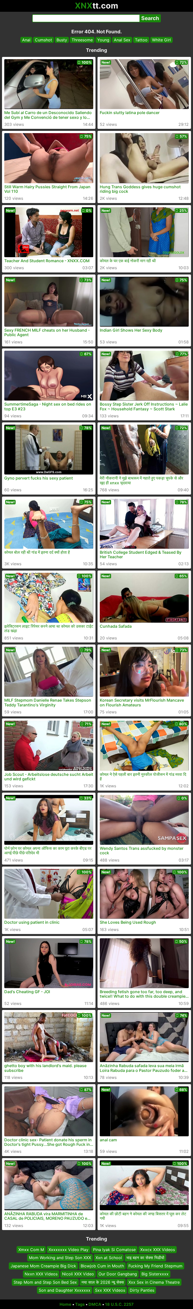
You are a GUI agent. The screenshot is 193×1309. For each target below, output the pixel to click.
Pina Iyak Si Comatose (114, 1249)
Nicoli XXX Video (78, 1273)
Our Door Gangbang (118, 1273)
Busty (62, 39)
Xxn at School (108, 1257)
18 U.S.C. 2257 (119, 1304)
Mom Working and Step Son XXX (60, 1257)
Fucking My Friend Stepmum (155, 1265)
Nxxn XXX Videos (41, 1273)
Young (103, 39)
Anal (26, 39)
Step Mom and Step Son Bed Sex (45, 1282)
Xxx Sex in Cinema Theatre (154, 1282)
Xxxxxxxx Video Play (68, 1249)
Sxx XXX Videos (110, 1290)
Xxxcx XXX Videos (157, 1249)
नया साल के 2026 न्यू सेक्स (102, 1282)
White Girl (161, 39)
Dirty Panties (142, 1290)
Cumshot (43, 39)
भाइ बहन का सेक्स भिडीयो (145, 1257)
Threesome (82, 39)
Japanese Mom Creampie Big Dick (43, 1265)
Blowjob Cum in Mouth (102, 1265)
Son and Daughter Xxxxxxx (64, 1290)
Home (65, 1304)
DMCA (94, 1304)
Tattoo (141, 39)
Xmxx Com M (31, 1249)
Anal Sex (122, 39)
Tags (80, 1304)
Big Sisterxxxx (155, 1273)
